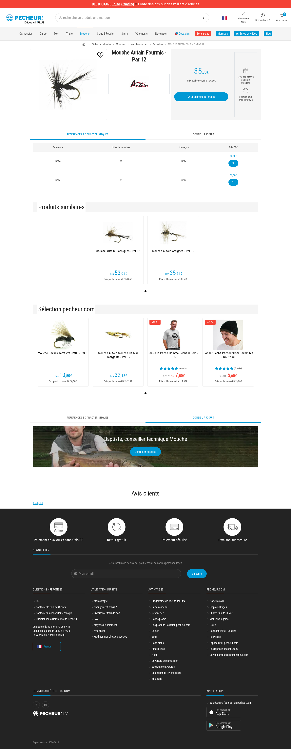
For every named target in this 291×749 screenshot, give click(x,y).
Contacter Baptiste (145, 451)
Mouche (84, 33)
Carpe (43, 33)
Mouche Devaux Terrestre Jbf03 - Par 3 (62, 353)
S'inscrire (197, 573)
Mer (56, 33)
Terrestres (158, 44)
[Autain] (139, 84)
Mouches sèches (138, 44)
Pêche (94, 44)
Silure (124, 33)
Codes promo (159, 619)
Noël (154, 654)
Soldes (155, 630)
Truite (69, 33)
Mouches (120, 44)
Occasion (183, 33)
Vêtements (141, 33)
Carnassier (25, 33)
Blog (268, 33)
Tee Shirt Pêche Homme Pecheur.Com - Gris (173, 355)
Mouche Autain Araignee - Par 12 (173, 251)
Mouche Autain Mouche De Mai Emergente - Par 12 (118, 355)
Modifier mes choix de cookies (110, 636)
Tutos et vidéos (248, 33)
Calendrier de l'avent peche (166, 672)
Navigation (161, 33)
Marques (223, 33)
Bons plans (203, 33)
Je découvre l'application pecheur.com (231, 702)
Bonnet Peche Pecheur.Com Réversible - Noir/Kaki (228, 355)
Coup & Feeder (105, 33)
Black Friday (158, 648)
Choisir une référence (202, 96)
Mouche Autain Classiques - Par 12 (118, 251)
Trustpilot (38, 503)
